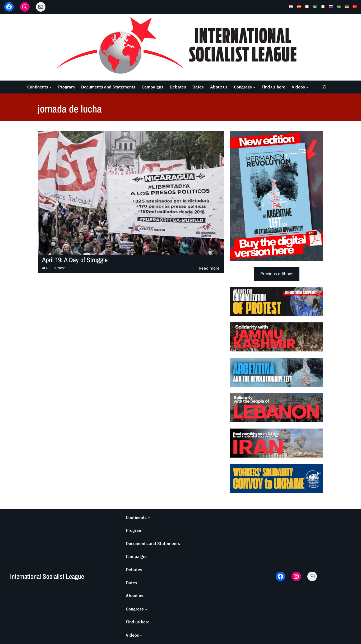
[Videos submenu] (307, 87)
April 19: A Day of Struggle (75, 260)
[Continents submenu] (50, 87)
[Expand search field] (324, 87)
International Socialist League (47, 576)
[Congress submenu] (254, 87)
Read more (209, 268)
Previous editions (276, 273)
